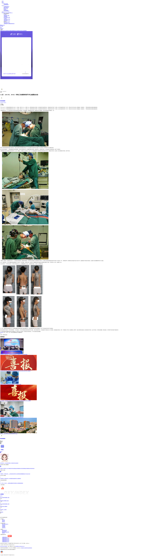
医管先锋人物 (6, 8)
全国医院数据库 (6, 4)
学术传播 (3, 526)
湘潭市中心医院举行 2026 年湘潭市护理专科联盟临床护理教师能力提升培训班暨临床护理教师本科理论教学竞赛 (17, 468)
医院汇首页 (3, 25)
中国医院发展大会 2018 (5, 540)
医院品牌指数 (6, 3)
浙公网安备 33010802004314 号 (19, 546)
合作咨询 (3, 520)
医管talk (5, 9)
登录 (1, 28)
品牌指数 (2, 494)
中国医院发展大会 (6, 6)
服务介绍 (3, 519)
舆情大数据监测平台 (5, 524)
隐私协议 (3, 521)
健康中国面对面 (6, 7)
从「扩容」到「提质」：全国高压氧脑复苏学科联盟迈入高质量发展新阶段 (11, 483)
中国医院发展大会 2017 (5, 541)
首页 (1, 332)
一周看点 (2, 449)
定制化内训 (4, 527)
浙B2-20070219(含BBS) (3, 546)
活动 (2, 5)
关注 (2, 332)
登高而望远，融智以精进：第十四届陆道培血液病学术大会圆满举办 (10, 478)
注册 (2, 28)
